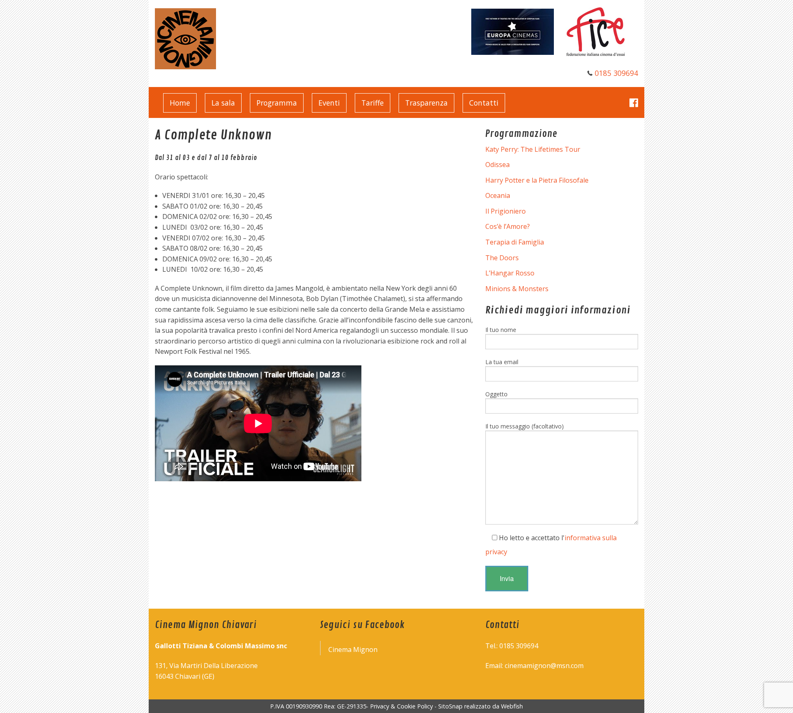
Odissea (497, 164)
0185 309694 (616, 73)
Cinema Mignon (353, 649)
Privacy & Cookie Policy (401, 706)
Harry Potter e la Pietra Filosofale (537, 180)
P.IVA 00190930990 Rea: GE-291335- (320, 706)
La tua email (501, 362)
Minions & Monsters (516, 288)
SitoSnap (450, 706)
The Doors (502, 257)
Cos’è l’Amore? (507, 226)
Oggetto (496, 394)
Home (180, 103)
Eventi (329, 103)
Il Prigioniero (505, 211)
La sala (223, 103)
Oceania (497, 195)
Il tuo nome (500, 330)
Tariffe (372, 103)
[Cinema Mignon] (185, 37)
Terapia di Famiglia (514, 242)
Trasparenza (426, 103)
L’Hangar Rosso (509, 273)
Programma (276, 103)
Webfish (512, 706)
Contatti (484, 103)
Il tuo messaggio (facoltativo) (524, 426)
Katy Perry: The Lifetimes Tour (532, 149)
